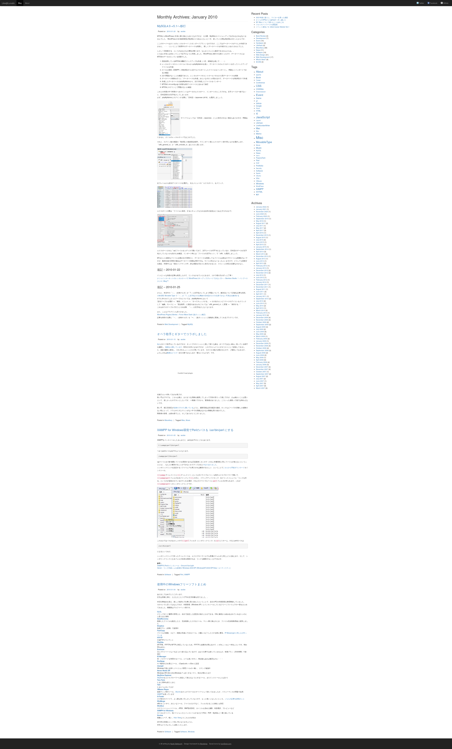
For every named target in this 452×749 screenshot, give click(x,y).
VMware (259, 181)
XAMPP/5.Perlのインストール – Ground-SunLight (175, 565)
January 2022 (261, 207)
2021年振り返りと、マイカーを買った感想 (272, 17)
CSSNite (260, 89)
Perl (181, 574)
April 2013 (260, 263)
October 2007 (261, 371)
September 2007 (262, 374)
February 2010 (261, 313)
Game (258, 98)
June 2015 (260, 242)
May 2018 (259, 221)
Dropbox (160, 626)
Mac (258, 128)
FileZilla (160, 642)
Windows (191, 731)
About (27, 3)
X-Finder (160, 696)
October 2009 (261, 322)
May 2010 (259, 305)
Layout (258, 120)
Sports (258, 173)
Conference (260, 82)
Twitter (421, 3)
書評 (257, 194)
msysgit (160, 666)
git (257, 101)
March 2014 (260, 254)
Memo (258, 133)
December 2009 (262, 317)
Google (259, 106)
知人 (158, 344)
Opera (258, 155)
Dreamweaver (261, 92)
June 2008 (260, 355)
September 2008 (262, 350)
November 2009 (262, 320)
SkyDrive (160, 677)
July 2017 (259, 225)
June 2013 (260, 261)
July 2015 (259, 240)
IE (257, 113)
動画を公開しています (173, 347)
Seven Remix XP (163, 670)
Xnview (160, 715)
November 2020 (262, 211)
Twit (158, 684)
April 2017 (260, 230)
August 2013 (260, 258)
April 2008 (260, 360)
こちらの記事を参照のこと (234, 699)
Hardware (259, 43)
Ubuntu (178, 692)
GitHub (445, 3)
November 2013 (262, 256)
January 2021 (261, 209)
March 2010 (260, 310)
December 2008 (262, 343)
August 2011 (260, 289)
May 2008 (259, 357)
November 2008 (262, 345)
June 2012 (260, 277)
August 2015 (260, 237)
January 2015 (261, 247)
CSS (258, 86)
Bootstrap (203, 744)
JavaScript (263, 117)
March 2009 (260, 336)
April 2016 (260, 233)
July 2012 (259, 275)
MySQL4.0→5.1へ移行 (171, 26)
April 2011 (260, 294)
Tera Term (161, 680)
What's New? (261, 59)
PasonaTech (260, 158)
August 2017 (260, 223)
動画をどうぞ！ (173, 353)
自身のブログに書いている (183, 407)
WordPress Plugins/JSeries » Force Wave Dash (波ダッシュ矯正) (181, 314)
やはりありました (209, 464)
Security (259, 168)
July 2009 (259, 329)
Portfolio (259, 165)
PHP (257, 163)
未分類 (258, 62)
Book (258, 77)
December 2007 (262, 367)
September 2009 (262, 324)
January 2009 (261, 341)
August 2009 (260, 327)
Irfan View (177, 717)
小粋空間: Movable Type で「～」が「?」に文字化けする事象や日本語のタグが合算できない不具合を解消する (198, 295)
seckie (183, 31)
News (258, 50)
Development (261, 38)
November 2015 (262, 235)
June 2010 (260, 303)
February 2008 (261, 362)
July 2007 (259, 378)
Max (257, 131)
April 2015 (260, 244)
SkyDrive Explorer (164, 675)
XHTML (259, 191)
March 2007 (260, 388)
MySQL (190, 324)
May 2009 (259, 334)
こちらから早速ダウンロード (233, 467)
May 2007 (259, 383)
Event (258, 40)
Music (188, 420)
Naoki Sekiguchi (176, 744)
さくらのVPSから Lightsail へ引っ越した (271, 20)
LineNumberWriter (263, 125)
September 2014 (262, 249)
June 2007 (260, 381)
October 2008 (261, 348)
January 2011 (261, 296)
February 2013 (261, 265)
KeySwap (161, 661)
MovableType (264, 142)
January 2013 (261, 268)
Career (258, 80)
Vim (257, 178)
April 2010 (260, 308)
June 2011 (260, 291)
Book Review (261, 36)
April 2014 (260, 251)
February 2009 (261, 338)
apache (258, 75)
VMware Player (163, 689)
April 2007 (260, 386)
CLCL (159, 611)
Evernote (160, 649)
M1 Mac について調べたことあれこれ (270, 22)
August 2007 (260, 376)
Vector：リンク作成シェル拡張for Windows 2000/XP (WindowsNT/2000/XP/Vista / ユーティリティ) (193, 568)
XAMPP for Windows (165, 710)
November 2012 (262, 273)
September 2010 (262, 298)
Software (168, 574)
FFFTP (159, 637)
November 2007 (262, 369)
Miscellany (168, 420)
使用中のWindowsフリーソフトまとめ (181, 584)
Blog (20, 3)
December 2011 (262, 284)
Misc (183, 420)
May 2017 (259, 228)
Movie (258, 145)
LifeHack (259, 45)
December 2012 (262, 270)
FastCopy (161, 630)
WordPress (260, 186)
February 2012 (261, 280)
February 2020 (261, 216)
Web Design (260, 55)
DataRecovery (162, 619)
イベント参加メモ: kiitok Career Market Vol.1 (272, 27)
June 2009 (260, 331)
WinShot (160, 706)
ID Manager (161, 656)
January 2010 (261, 315)
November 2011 (262, 287)
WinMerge (161, 701)
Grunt (258, 108)
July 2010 (259, 301)
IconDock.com (226, 744)
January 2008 (261, 364)
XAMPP (187, 574)
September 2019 (262, 218)
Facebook (433, 3)
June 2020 (260, 214)
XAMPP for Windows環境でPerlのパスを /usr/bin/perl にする (195, 430)
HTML (258, 110)
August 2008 (260, 353)
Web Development (171, 324)
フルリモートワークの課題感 (266, 24)
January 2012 (261, 282)
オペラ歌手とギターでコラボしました (182, 334)
